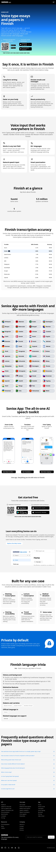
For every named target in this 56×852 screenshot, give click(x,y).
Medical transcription (25, 806)
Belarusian (22, 326)
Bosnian (48, 326)
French (34, 341)
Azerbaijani (49, 321)
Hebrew (48, 346)
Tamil (6, 386)
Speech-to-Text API (6, 806)
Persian (48, 366)
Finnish (21, 341)
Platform (3, 804)
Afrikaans (8, 321)
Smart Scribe (41, 806)
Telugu (21, 386)
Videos (3, 828)
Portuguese (22, 371)
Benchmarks (4, 814)
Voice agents (23, 814)
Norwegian (35, 366)
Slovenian (49, 376)
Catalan (21, 331)
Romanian (49, 371)
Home (39, 804)
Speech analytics (24, 810)
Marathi (21, 366)
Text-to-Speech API (6, 808)
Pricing (3, 818)
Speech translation (25, 812)
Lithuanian (22, 361)
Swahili (21, 381)
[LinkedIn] (2, 848)
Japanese (7, 356)
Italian (48, 351)
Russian (7, 376)
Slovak (34, 376)
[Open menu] (53, 2)
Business (40, 812)
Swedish (34, 381)
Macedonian (35, 361)
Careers (22, 828)
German (7, 346)
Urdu (20, 391)
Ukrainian (8, 391)
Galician (48, 341)
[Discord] (12, 848)
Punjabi (34, 371)
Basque (7, 326)
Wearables (22, 816)
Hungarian (22, 351)
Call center (22, 804)
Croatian (48, 331)
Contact (22, 826)
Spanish (7, 381)
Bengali (34, 326)
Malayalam (8, 366)
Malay (47, 361)
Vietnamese (35, 391)
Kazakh (34, 356)
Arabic (34, 321)
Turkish (48, 386)
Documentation (5, 812)
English (48, 336)
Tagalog (48, 381)
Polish (7, 371)
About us (22, 824)
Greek (20, 346)
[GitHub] (5, 848)
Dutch (34, 336)
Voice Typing (41, 810)
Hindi (6, 351)
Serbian (21, 376)
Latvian (7, 361)
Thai (33, 386)
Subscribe (51, 837)
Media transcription (25, 808)
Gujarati (34, 346)
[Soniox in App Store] (15, 848)
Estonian (7, 341)
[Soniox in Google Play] (19, 848)
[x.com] (8, 848)
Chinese (34, 331)
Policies (22, 830)
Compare (3, 816)
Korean (48, 356)
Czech (6, 336)
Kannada (21, 356)
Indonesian (35, 351)
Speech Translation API (7, 810)
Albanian (21, 321)
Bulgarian (8, 331)
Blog (2, 826)
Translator (41, 808)
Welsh (47, 391)
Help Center (41, 816)
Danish (21, 336)
